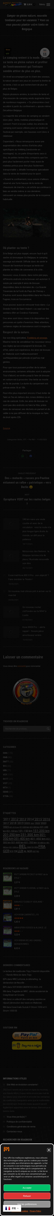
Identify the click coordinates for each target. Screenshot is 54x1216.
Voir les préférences (27, 1204)
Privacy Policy (35, 1211)
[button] (48, 1150)
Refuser (27, 1196)
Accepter (27, 1188)
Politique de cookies (19, 1211)
